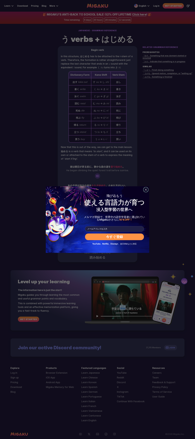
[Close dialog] (146, 189)
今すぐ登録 (114, 237)
